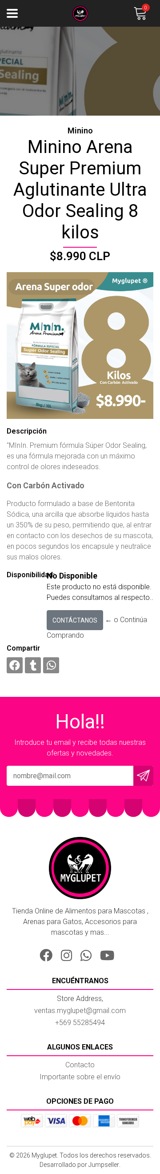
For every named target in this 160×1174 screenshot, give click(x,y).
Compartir (23, 648)
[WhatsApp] (89, 954)
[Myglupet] (80, 14)
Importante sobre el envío (80, 1077)
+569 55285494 (80, 1022)
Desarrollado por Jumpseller (79, 1164)
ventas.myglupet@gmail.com (80, 1010)
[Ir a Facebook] (49, 954)
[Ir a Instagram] (70, 954)
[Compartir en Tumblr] (33, 665)
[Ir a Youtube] (110, 954)
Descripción (27, 431)
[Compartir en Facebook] (15, 665)
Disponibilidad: (23, 575)
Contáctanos (74, 620)
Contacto (80, 1065)
